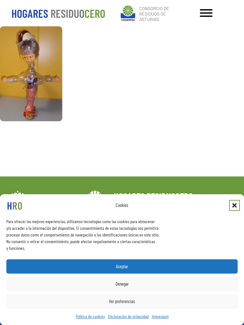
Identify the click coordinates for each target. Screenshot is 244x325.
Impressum (160, 316)
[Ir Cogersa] (146, 12)
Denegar (122, 284)
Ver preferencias (122, 301)
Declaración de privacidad (128, 316)
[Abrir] (206, 13)
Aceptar (122, 266)
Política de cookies (90, 316)
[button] (234, 205)
